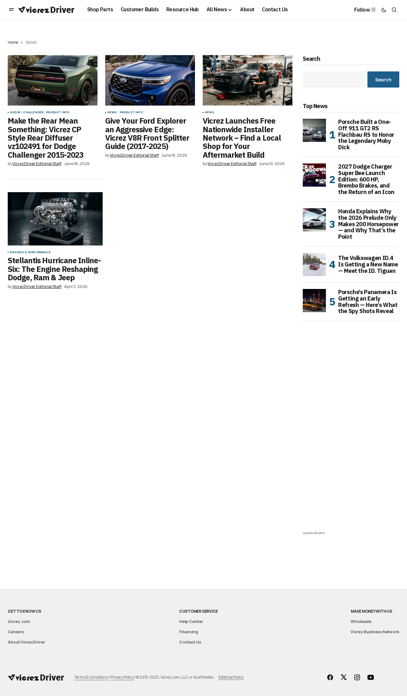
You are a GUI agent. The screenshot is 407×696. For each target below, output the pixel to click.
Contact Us (190, 642)
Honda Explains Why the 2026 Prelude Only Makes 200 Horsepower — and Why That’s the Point (368, 224)
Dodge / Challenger (26, 112)
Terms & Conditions (91, 677)
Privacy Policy (122, 677)
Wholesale (361, 621)
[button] (11, 10)
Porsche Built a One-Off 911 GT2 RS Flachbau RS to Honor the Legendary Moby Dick (366, 135)
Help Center (191, 621)
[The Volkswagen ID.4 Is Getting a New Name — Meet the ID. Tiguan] (314, 264)
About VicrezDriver (26, 642)
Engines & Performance (30, 252)
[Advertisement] (351, 433)
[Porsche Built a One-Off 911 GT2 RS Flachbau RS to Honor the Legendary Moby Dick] (314, 130)
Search (311, 59)
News (112, 112)
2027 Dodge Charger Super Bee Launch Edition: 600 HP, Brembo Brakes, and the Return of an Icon (366, 179)
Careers (16, 632)
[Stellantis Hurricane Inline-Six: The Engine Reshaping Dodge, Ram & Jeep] (55, 219)
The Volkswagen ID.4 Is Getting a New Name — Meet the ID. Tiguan (368, 264)
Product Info (57, 112)
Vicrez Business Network (375, 632)
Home (13, 42)
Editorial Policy (231, 677)
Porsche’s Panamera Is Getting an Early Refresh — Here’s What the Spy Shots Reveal (367, 301)
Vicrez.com (19, 621)
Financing (188, 632)
